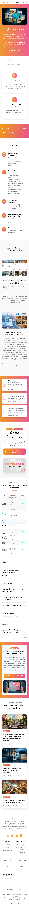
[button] (23, 2)
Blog (21, 864)
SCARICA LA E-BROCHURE (15, 676)
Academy (21, 867)
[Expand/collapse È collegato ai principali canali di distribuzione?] (25, 597)
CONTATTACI (7, 875)
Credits (17, 903)
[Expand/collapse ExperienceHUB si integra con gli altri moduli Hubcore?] (25, 630)
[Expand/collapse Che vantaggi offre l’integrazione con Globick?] (25, 613)
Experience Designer (21, 855)
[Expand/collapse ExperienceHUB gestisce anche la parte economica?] (25, 589)
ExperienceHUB (7, 850)
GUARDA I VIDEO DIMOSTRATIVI (15, 451)
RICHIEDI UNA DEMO (14, 51)
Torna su (25, 637)
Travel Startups (21, 852)
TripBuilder (8, 845)
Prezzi (8, 866)
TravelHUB (8, 847)
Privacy (11, 903)
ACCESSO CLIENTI (7, 878)
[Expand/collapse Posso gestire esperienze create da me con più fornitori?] (25, 570)
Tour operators (21, 845)
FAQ (21, 869)
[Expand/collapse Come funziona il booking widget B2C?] (25, 622)
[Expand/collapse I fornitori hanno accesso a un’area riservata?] (25, 581)
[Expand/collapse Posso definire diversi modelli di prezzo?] (25, 605)
